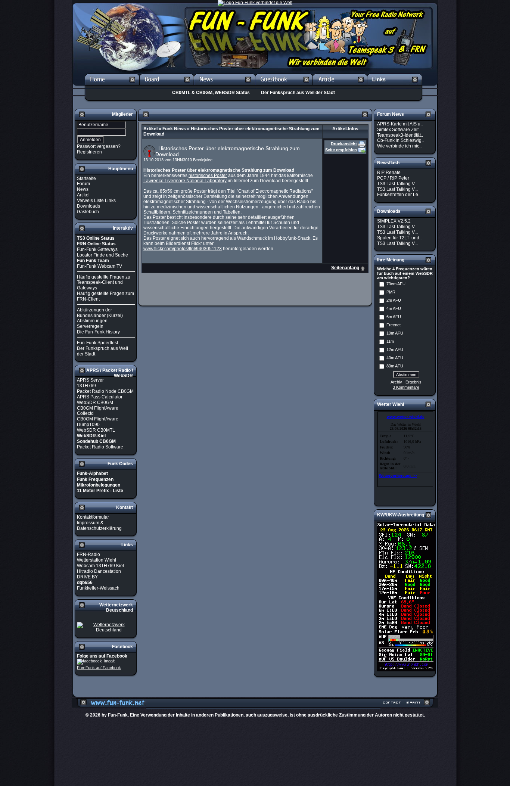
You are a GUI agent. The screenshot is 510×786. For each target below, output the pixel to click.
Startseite (86, 178)
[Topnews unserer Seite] (224, 86)
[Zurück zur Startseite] (112, 86)
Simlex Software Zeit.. (399, 129)
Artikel (83, 195)
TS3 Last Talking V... (397, 183)
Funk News (174, 128)
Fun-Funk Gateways (97, 249)
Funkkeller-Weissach (98, 588)
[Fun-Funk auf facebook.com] (96, 661)
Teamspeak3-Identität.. (400, 134)
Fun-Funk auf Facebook (99, 667)
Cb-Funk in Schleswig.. (400, 140)
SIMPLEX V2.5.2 (394, 221)
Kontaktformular (93, 517)
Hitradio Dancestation (99, 571)
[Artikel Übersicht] (340, 86)
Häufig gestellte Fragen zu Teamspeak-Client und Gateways (103, 282)
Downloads (88, 206)
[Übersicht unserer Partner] (394, 86)
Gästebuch (88, 211)
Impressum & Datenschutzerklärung (99, 525)
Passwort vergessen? (99, 146)
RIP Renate (389, 172)
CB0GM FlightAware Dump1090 (97, 421)
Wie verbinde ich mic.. (399, 146)
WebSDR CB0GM (95, 402)
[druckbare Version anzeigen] (362, 143)
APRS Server (90, 380)
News (82, 189)
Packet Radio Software (100, 447)
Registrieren (89, 152)
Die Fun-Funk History (98, 332)
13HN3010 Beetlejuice (192, 160)
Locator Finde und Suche (102, 255)
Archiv (396, 382)
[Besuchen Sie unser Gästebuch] (284, 86)
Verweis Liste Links (96, 200)
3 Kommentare (406, 387)
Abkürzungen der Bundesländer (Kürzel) (100, 312)
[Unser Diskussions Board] (166, 86)
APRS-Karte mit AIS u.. (400, 124)
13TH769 (86, 385)
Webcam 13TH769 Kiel (100, 565)
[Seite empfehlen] (362, 149)
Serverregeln (90, 326)
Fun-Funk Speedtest (97, 342)
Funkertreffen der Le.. (398, 194)
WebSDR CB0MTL (96, 430)
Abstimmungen (92, 320)
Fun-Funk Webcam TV (99, 266)
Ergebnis (413, 382)
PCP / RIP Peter (393, 178)
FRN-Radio (88, 554)
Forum (83, 183)
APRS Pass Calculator (99, 397)
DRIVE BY (87, 577)
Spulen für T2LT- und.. (399, 237)
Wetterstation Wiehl (96, 560)
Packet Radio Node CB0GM (105, 391)
